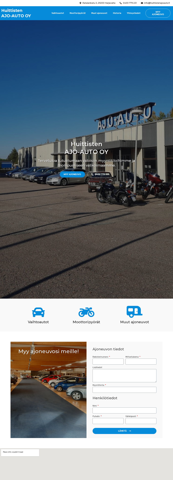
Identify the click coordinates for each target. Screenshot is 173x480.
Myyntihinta (99, 385)
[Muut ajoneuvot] (134, 312)
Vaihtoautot (58, 13)
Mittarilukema (132, 357)
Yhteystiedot (133, 13)
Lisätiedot (97, 367)
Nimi (95, 406)
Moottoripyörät (78, 13)
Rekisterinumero (101, 357)
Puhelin (96, 416)
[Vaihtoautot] (38, 312)
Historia (117, 13)
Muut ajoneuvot (99, 13)
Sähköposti (131, 416)
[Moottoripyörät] (86, 312)
